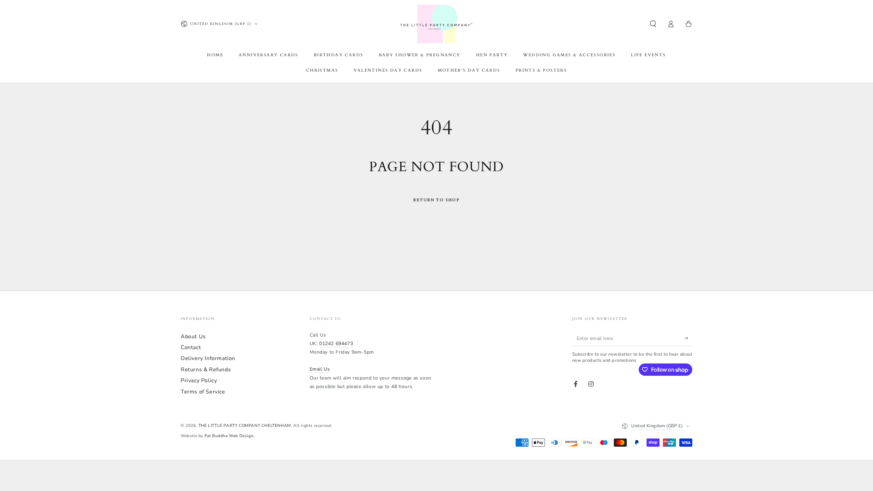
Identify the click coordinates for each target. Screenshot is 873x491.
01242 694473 (336, 343)
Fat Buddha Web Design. (230, 435)
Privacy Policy (199, 380)
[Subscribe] (688, 338)
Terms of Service (203, 392)
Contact (191, 347)
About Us (193, 336)
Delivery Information (208, 358)
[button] (653, 23)
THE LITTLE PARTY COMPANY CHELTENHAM (244, 425)
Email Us (320, 369)
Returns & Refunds (206, 369)
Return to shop (436, 200)
